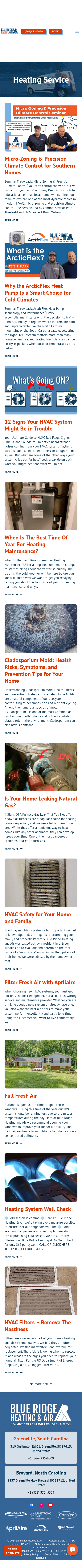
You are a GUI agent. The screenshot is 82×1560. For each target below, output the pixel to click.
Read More (14, 220)
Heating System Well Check (38, 1209)
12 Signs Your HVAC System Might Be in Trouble (38, 425)
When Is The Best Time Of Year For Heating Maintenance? (36, 544)
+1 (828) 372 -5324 (41, 1492)
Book (55, 31)
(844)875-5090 (34, 31)
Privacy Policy (31, 1554)
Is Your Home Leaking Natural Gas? (41, 802)
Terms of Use (51, 1554)
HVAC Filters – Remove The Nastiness (38, 1325)
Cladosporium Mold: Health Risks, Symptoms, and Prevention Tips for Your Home (38, 670)
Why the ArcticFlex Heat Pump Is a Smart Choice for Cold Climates (38, 292)
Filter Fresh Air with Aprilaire (40, 982)
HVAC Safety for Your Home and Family (38, 917)
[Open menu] (77, 31)
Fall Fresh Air (21, 1095)
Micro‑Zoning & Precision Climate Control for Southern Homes (40, 165)
